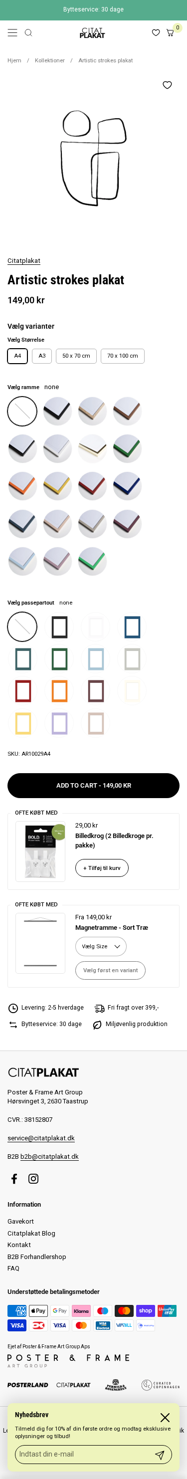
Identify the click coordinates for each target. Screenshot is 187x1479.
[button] (28, 32)
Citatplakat (23, 260)
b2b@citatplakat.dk (49, 1156)
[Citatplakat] (92, 32)
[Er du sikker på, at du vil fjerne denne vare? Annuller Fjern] (93, 158)
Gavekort (20, 1221)
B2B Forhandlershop (36, 1257)
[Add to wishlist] (167, 85)
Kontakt (19, 1245)
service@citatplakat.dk (41, 1138)
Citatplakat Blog (31, 1233)
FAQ (13, 1268)
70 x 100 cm (122, 355)
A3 (41, 355)
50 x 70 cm (76, 355)
